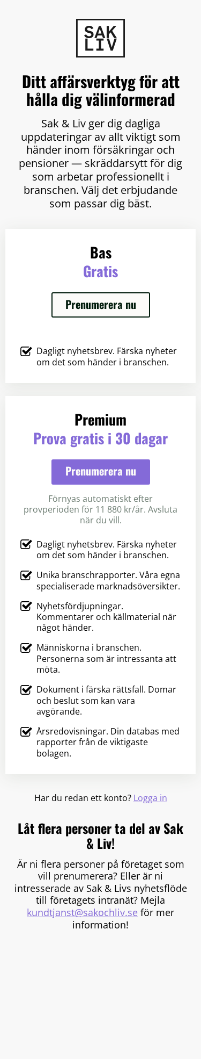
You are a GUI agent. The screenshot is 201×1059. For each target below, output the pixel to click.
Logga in (150, 798)
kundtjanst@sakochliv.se (82, 912)
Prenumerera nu (100, 304)
